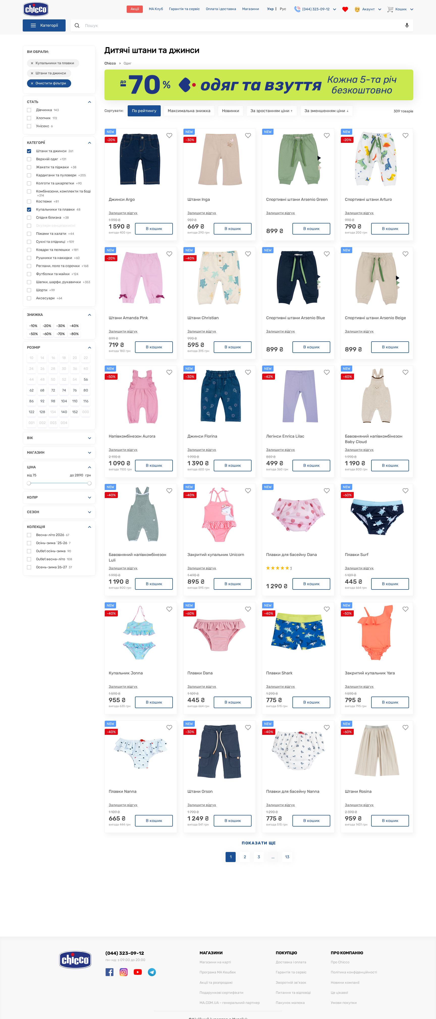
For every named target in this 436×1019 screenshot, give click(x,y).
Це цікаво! (339, 993)
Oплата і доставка (221, 9)
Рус (283, 9)
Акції (135, 9)
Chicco (110, 63)
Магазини (250, 9)
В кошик (154, 228)
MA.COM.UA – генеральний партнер (230, 1003)
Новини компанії (345, 983)
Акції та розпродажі (216, 983)
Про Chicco (340, 962)
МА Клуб (156, 9)
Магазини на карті (215, 962)
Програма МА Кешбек (218, 972)
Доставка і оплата (291, 962)
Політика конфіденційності (354, 972)
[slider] (29, 483)
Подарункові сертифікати (221, 993)
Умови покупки (344, 1003)
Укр (270, 9)
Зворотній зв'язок (291, 983)
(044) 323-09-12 (124, 953)
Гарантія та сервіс (184, 9)
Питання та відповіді (293, 993)
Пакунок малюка (290, 1003)
